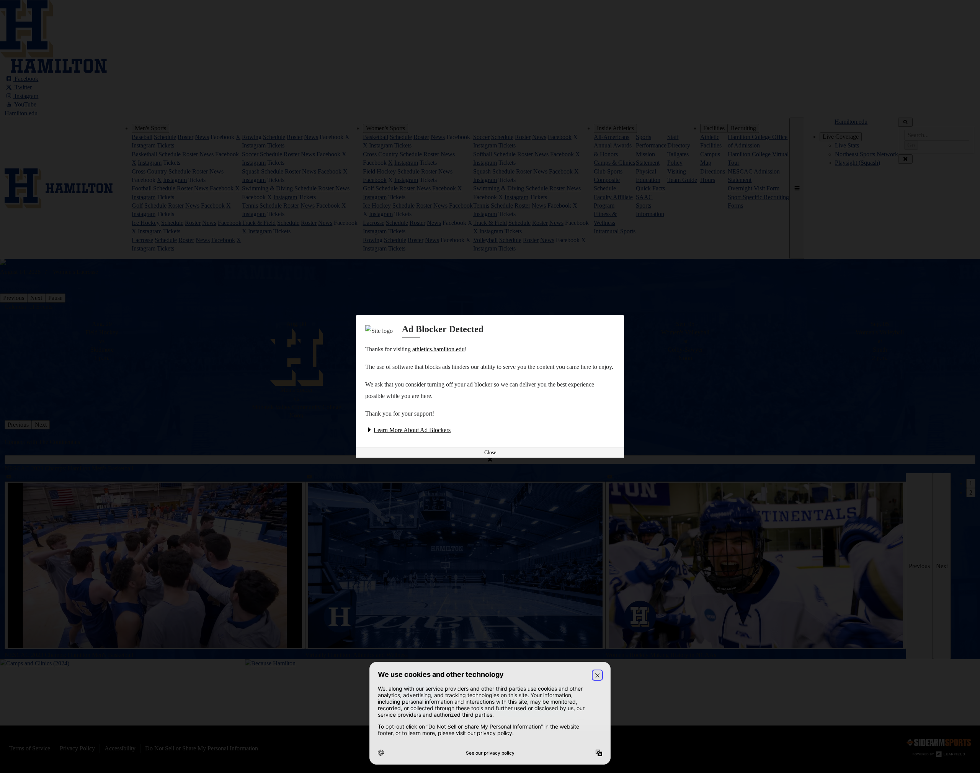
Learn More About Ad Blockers (412, 430)
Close (490, 452)
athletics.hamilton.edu (438, 349)
